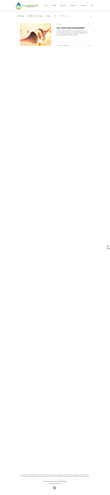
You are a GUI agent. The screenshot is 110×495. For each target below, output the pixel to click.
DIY (55, 16)
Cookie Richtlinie (58, 481)
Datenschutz (51, 481)
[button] (91, 16)
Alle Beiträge (20, 16)
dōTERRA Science (64, 16)
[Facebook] (54, 487)
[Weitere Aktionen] (90, 24)
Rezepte (48, 16)
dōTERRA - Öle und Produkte (35, 16)
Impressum (45, 481)
